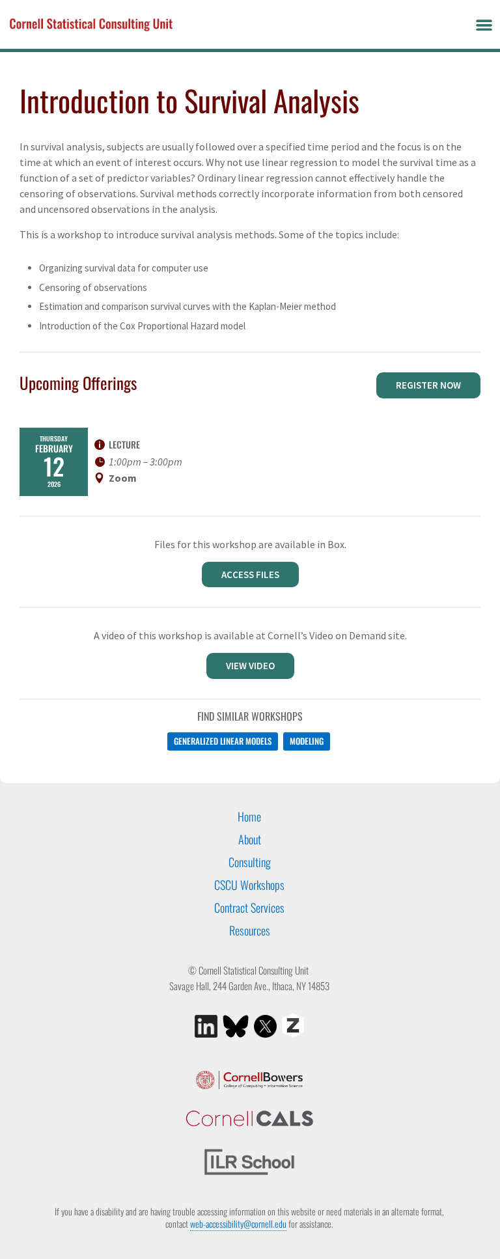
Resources (249, 930)
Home (249, 816)
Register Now (428, 385)
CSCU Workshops (249, 884)
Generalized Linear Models (222, 740)
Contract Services (249, 907)
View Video (250, 665)
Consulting (250, 861)
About (249, 839)
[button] (484, 24)
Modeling (307, 740)
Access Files (250, 574)
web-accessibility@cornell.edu (238, 1223)
